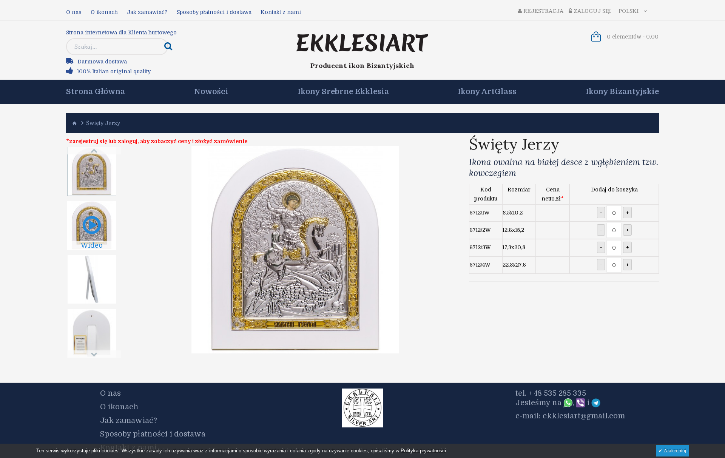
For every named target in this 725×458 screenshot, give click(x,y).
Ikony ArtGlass (487, 91)
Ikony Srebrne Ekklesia (343, 91)
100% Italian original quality (114, 71)
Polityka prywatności (423, 450)
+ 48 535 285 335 (557, 393)
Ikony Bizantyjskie (622, 91)
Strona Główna (95, 91)
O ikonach (104, 12)
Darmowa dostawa (102, 62)
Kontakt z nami (281, 12)
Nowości (211, 91)
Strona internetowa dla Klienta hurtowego (121, 32)
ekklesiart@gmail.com (584, 416)
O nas (74, 12)
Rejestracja (542, 11)
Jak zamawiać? (147, 12)
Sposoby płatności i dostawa (214, 12)
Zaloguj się (591, 11)
